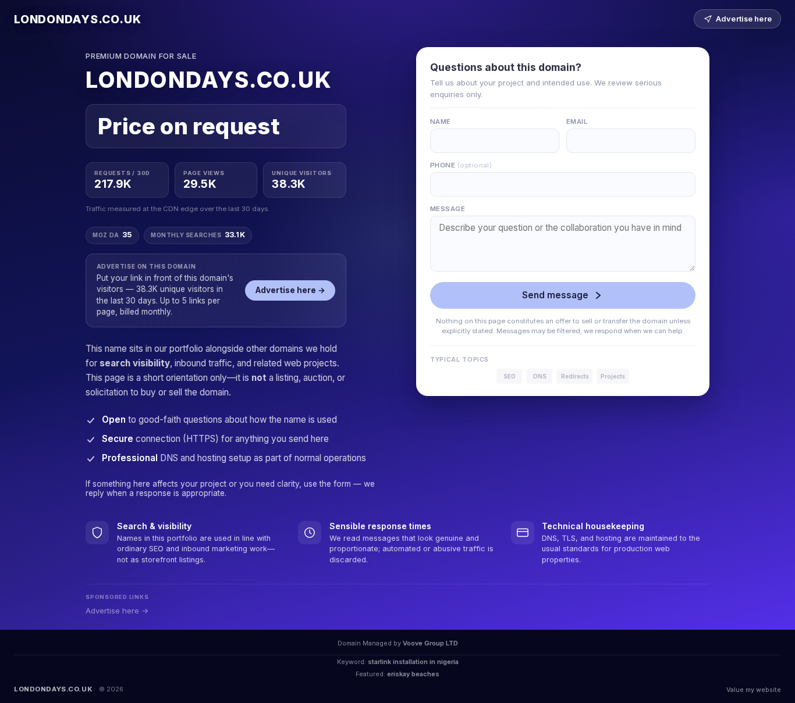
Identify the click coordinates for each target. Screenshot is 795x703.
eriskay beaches (413, 674)
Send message (555, 295)
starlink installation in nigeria (413, 662)
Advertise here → (290, 290)
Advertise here (744, 19)
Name (440, 121)
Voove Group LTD (430, 643)
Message (447, 209)
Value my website (753, 690)
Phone (461, 165)
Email (576, 121)
